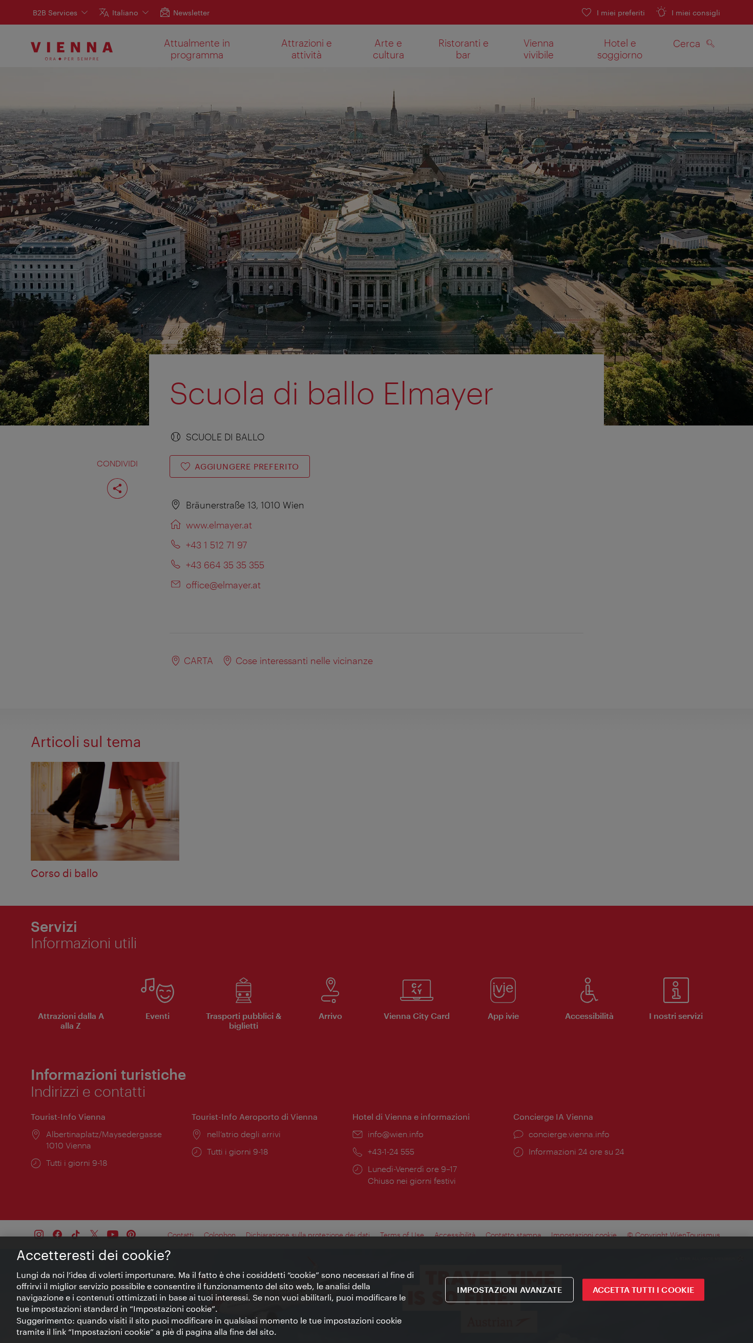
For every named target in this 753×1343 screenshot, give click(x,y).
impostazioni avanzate (509, 1290)
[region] (376, 1290)
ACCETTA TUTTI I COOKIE (644, 1290)
